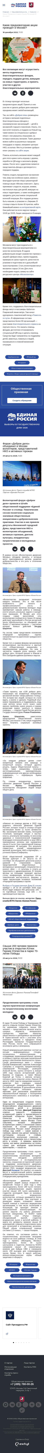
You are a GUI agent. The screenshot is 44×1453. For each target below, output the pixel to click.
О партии (8, 1363)
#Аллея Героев (30, 1270)
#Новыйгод (31, 357)
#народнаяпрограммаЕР (22, 936)
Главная (6, 12)
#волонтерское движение (22, 1287)
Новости (33, 12)
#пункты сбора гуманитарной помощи (22, 374)
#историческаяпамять (22, 1276)
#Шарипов (13, 908)
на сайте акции (22, 151)
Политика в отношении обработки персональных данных (22, 1429)
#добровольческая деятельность (22, 930)
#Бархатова (30, 1264)
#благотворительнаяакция (22, 368)
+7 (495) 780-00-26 (22, 1384)
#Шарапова (13, 913)
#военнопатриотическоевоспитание (21, 1281)
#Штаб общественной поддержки (22, 919)
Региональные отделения (10, 1368)
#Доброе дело (13, 925)
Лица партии (29, 1363)
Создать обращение (22, 400)
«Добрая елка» (21, 115)
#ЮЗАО (12, 1270)
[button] (13, 1342)
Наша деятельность (19, 12)
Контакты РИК (30, 1367)
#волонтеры (31, 925)
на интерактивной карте (29, 207)
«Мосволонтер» (26, 274)
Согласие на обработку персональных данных (22, 1432)
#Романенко (30, 913)
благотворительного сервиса (25, 324)
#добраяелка (13, 357)
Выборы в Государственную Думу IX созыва (22, 886)
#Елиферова (30, 908)
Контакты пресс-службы (11, 1374)
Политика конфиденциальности (22, 1426)
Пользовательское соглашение (22, 1424)
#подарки (22, 363)
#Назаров (13, 1264)
